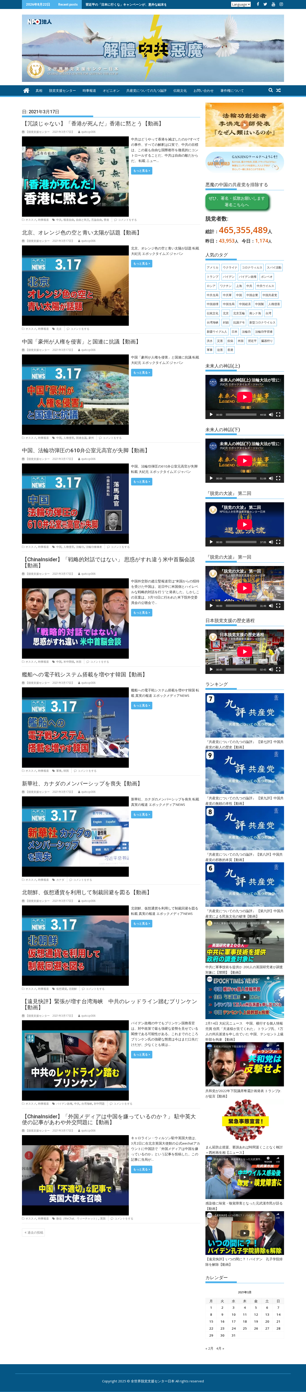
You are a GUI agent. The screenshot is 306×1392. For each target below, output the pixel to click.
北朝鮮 (73, 989)
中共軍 (227, 295)
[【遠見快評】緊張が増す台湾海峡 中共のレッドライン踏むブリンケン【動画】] (75, 1023)
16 (222, 1321)
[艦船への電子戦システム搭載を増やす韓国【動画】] (75, 690)
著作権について (232, 91)
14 (278, 1314)
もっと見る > (141, 170)
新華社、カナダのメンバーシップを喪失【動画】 (82, 783)
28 (278, 1328)
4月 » (220, 1348)
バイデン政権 (64, 1104)
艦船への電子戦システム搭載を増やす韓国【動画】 (85, 674)
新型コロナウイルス (262, 322)
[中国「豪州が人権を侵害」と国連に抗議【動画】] (75, 357)
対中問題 (99, 1104)
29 (211, 1335)
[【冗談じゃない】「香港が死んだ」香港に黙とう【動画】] (75, 139)
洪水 (210, 341)
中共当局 (212, 295)
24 (234, 1328)
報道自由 (68, 220)
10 (234, 1314)
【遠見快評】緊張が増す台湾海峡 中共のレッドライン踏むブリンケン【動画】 (109, 1004)
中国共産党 (270, 295)
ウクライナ (230, 267)
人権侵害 (68, 438)
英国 (103, 1218)
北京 (59, 329)
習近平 (252, 341)
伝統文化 (180, 91)
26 (256, 1328)
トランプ (212, 277)
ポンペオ (267, 277)
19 (256, 1321)
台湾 (268, 313)
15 (211, 1321)
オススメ (31, 220)
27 (267, 1328)
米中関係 (68, 662)
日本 (234, 332)
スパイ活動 (274, 267)
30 (222, 1335)
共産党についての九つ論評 (146, 91)
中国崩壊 (212, 304)
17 (234, 1321)
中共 (59, 220)
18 (245, 1321)
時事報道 (89, 91)
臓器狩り (267, 341)
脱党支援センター (62, 91)
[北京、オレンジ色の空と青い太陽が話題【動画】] (75, 248)
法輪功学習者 (264, 332)
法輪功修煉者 (94, 547)
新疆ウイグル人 (217, 332)
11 (245, 1314)
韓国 (66, 771)
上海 (239, 286)
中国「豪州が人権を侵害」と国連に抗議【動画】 (81, 342)
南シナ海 (255, 313)
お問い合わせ (204, 91)
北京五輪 (239, 313)
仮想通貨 (61, 989)
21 (278, 1321)
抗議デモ (239, 322)
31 (234, 1335)
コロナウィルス (252, 267)
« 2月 (209, 1348)
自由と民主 (82, 220)
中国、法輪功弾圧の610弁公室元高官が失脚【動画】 (86, 450)
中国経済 (245, 304)
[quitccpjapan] (26, 90)
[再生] (211, 414)
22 (211, 1328)
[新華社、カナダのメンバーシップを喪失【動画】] (75, 799)
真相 (39, 91)
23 (222, 1328)
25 (245, 1328)
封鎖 (226, 322)
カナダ (60, 880)
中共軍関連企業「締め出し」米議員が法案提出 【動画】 (124, 4)
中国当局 (229, 304)
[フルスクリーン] (278, 414)
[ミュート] (271, 414)
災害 (220, 341)
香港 (106, 220)
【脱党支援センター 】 (50, 132)
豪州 (91, 438)
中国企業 (252, 295)
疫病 (230, 341)
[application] (244, 397)
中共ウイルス (265, 286)
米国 (78, 662)
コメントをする (127, 220)
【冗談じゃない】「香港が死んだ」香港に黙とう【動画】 (93, 123)
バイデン (229, 277)
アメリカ (212, 267)
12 (256, 1314)
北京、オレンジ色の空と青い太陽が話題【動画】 (82, 232)
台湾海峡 (86, 1104)
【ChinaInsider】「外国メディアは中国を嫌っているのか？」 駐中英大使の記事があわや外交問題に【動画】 (109, 1119)
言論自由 (96, 220)
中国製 (259, 304)
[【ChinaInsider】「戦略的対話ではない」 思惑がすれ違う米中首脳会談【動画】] (75, 581)
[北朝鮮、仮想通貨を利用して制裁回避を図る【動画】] (75, 908)
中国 (59, 438)
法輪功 (80, 547)
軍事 (59, 771)
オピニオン (111, 91)
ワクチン (226, 286)
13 (267, 1314)
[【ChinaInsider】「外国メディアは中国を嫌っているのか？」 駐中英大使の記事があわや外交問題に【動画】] (75, 1138)
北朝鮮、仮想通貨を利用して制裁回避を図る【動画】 (87, 892)
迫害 (220, 350)
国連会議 (81, 438)
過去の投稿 (35, 1232)
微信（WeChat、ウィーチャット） (77, 1218)
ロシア (211, 286)
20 (267, 1321)
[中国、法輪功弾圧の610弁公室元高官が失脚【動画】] (75, 466)
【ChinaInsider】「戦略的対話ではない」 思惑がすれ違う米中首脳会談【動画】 (108, 562)
